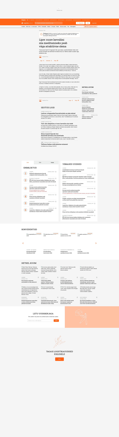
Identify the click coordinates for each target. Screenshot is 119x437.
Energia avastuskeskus (49, 249)
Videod (48, 26)
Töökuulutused (48, 142)
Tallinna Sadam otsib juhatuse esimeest (54, 144)
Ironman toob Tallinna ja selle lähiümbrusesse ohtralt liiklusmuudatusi (66, 282)
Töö (68, 26)
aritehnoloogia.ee (61, 19)
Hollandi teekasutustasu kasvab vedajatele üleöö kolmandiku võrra (88, 100)
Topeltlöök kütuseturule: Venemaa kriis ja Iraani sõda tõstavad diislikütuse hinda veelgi (49, 302)
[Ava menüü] (27, 20)
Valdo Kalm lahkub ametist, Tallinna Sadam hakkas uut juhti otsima (47, 282)
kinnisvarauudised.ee (77, 19)
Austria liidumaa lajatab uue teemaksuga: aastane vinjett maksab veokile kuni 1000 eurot (88, 282)
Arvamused (34, 26)
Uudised (43, 111)
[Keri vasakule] (23, 243)
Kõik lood (28, 26)
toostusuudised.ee (39, 19)
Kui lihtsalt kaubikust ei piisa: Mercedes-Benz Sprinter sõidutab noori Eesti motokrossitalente (88, 302)
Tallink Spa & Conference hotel (68, 249)
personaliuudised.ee (86, 19)
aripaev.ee (32, 19)
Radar (57, 26)
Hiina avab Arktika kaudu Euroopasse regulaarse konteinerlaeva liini (67, 302)
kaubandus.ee (46, 19)
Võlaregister (73, 26)
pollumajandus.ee (53, 19)
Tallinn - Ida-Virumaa (31, 249)
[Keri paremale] (96, 243)
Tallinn (79, 249)
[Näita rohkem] (91, 20)
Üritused (53, 26)
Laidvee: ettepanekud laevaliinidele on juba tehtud (58, 113)
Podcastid (44, 26)
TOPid (39, 26)
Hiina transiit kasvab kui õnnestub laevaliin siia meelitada (52, 134)
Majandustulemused (34, 178)
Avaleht (23, 26)
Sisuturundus (63, 26)
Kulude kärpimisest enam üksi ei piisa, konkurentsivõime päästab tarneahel (29, 302)
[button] (40, 320)
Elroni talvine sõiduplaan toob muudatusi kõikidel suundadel (78, 212)
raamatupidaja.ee (69, 19)
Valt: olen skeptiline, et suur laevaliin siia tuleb (57, 123)
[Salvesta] (56, 171)
